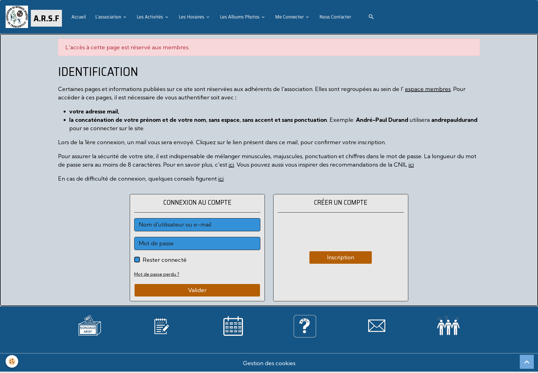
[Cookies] (12, 361)
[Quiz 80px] (305, 325)
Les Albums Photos (240, 17)
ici (231, 164)
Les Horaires (191, 17)
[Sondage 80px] (89, 324)
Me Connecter (289, 17)
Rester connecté (165, 259)
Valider (197, 289)
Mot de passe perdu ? (156, 274)
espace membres (428, 88)
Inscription (340, 257)
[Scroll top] (527, 362)
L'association (108, 17)
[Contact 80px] (376, 325)
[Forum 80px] (448, 324)
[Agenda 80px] (233, 325)
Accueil (78, 17)
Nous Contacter (334, 17)
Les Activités (150, 17)
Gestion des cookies (269, 363)
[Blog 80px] (161, 325)
